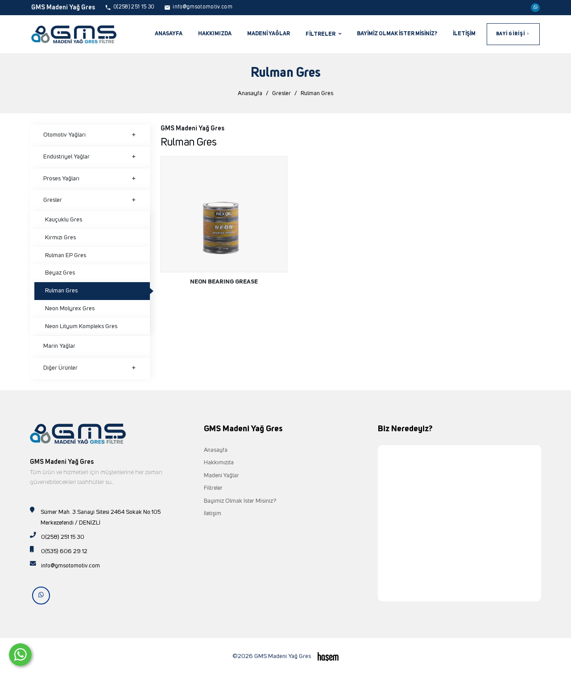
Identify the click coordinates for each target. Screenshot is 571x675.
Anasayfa (168, 34)
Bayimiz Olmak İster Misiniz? (397, 34)
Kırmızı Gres (60, 237)
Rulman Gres (61, 291)
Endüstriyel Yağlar (66, 157)
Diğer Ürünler (60, 368)
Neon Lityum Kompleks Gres (81, 326)
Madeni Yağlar (268, 34)
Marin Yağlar (59, 346)
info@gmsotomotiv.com (70, 565)
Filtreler (213, 488)
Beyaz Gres (60, 273)
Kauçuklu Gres (63, 220)
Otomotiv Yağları (64, 135)
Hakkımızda (215, 34)
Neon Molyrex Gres (70, 308)
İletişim (464, 34)
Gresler (281, 93)
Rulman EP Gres (65, 255)
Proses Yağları (61, 178)
